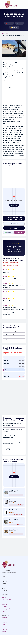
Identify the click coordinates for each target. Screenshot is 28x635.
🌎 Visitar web (8, 232)
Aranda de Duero (6, 599)
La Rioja (4, 620)
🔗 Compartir (19, 232)
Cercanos (4, 590)
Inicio (3, 33)
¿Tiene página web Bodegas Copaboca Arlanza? (11, 448)
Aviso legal (4, 579)
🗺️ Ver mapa (14, 205)
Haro (3, 602)
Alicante (4, 631)
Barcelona (4, 606)
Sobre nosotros (6, 586)
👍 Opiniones (14, 27)
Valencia (4, 627)
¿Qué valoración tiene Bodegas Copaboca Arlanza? (12, 442)
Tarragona (4, 622)
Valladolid (4, 604)
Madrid (3, 611)
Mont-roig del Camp (7, 609)
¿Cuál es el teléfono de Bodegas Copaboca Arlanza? (12, 424)
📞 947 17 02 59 (14, 228)
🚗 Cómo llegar (14, 223)
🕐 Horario (19, 23)
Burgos (7, 33)
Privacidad (4, 581)
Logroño (4, 597)
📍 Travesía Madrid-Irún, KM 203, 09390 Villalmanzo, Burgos (14, 218)
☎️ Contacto (9, 23)
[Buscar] (21, 4)
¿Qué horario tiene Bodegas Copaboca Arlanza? (11, 436)
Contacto (4, 588)
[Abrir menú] (25, 4)
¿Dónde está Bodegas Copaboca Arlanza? (12, 430)
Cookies (4, 584)
